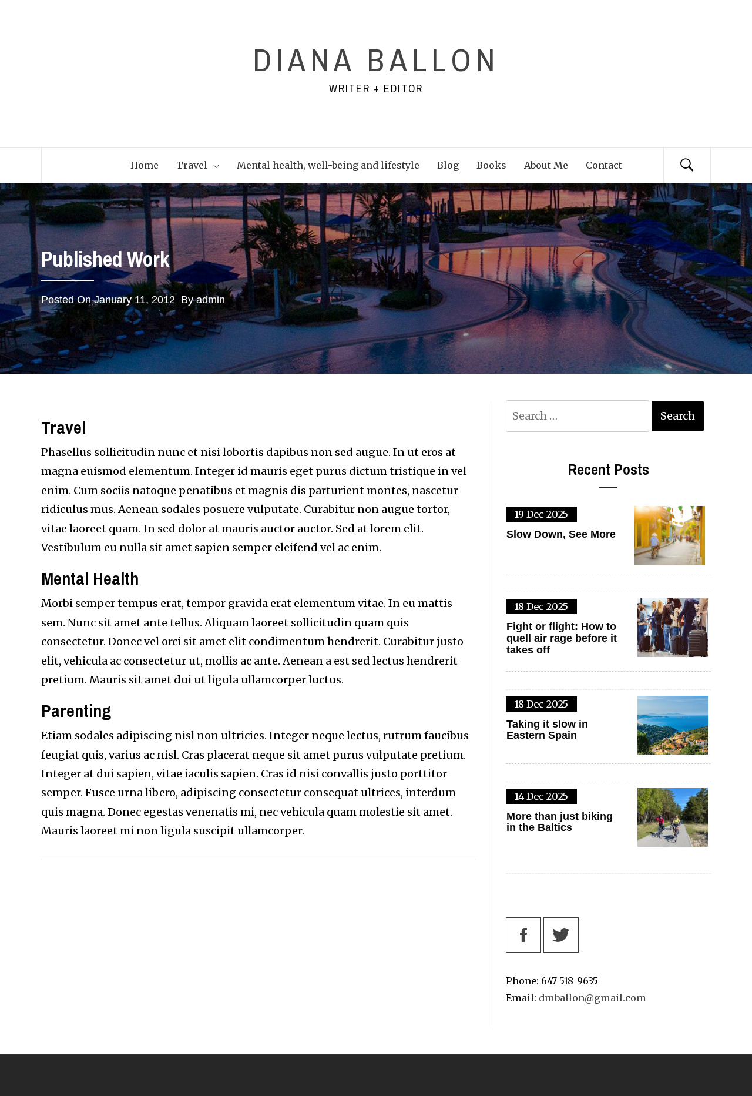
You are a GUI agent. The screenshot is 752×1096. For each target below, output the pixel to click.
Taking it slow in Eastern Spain (547, 730)
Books (491, 165)
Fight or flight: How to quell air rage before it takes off (561, 638)
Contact (604, 165)
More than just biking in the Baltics (559, 822)
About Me (546, 165)
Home (144, 165)
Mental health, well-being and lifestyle (328, 165)
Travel (191, 165)
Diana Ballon (376, 59)
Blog (448, 165)
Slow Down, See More (561, 534)
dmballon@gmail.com (592, 998)
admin (210, 300)
